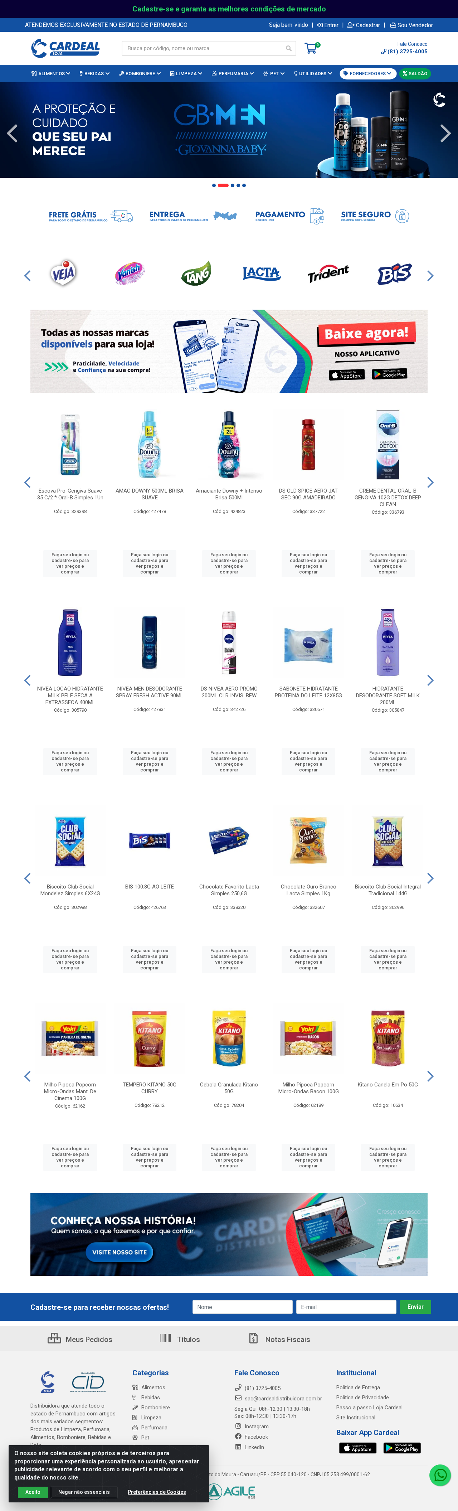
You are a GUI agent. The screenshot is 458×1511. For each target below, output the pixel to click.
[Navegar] (12, 133)
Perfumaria (154, 1427)
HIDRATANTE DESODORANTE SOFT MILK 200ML (388, 696)
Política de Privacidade (362, 1397)
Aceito (32, 1492)
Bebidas (150, 1397)
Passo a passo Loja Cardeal (369, 1407)
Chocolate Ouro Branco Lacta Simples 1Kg (308, 890)
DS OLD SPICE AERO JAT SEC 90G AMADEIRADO (308, 494)
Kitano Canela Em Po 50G (388, 1084)
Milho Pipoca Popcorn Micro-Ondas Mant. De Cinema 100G (70, 1091)
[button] (214, 185)
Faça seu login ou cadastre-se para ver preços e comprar (70, 563)
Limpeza (151, 1417)
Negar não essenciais (84, 1492)
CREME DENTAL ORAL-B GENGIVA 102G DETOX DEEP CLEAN (388, 498)
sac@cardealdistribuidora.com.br (282, 1398)
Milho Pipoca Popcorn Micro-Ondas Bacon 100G (308, 1088)
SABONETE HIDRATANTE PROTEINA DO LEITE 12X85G (308, 692)
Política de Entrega (358, 1387)
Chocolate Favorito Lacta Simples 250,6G (229, 890)
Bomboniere (155, 1407)
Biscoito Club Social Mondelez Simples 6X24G (70, 890)
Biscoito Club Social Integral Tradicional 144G (388, 890)
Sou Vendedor (415, 25)
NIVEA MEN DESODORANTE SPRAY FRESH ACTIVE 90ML (149, 692)
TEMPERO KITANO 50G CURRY (149, 1088)
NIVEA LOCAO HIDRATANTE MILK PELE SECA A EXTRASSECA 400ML (70, 696)
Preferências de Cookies (157, 1492)
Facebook (255, 1437)
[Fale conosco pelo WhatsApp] (440, 1475)
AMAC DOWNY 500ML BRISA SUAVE (150, 494)
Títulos (187, 1339)
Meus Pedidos (88, 1339)
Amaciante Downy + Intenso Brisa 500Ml (229, 494)
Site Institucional (355, 1417)
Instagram (256, 1426)
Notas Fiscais (287, 1339)
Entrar (331, 25)
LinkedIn (253, 1447)
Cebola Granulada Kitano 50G (229, 1088)
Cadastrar (368, 25)
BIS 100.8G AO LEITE (149, 886)
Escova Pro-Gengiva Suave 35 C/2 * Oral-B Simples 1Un (70, 494)
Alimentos (153, 1387)
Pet (145, 1437)
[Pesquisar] (288, 48)
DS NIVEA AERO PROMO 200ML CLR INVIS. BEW (229, 692)
